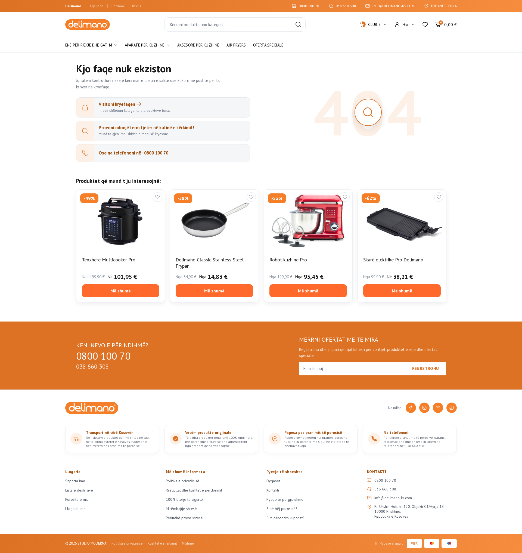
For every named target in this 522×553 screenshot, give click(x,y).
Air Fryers (236, 45)
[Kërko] (298, 24)
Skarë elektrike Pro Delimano (393, 260)
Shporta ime (75, 480)
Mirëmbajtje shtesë (181, 508)
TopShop (96, 6)
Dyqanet (273, 480)
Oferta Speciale (268, 45)
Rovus (136, 6)
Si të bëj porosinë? (281, 508)
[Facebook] (411, 408)
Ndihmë (188, 543)
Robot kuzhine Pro (288, 260)
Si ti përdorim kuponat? (285, 517)
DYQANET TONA (444, 6)
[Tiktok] (451, 408)
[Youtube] (438, 408)
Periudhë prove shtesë (184, 517)
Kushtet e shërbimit (162, 543)
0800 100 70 (309, 6)
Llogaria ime (75, 508)
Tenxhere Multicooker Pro (108, 260)
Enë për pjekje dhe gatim (88, 45)
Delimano (73, 6)
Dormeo (117, 6)
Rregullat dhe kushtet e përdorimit (194, 490)
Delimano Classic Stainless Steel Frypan (210, 263)
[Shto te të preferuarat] (157, 197)
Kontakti (272, 490)
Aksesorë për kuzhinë (198, 45)
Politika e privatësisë (182, 480)
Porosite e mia (77, 499)
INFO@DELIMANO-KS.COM (393, 6)
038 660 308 (346, 6)
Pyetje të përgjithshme (284, 499)
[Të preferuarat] (425, 24)
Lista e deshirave (79, 490)
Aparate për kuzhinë (144, 45)
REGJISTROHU (425, 368)
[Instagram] (424, 408)
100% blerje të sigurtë (184, 499)
